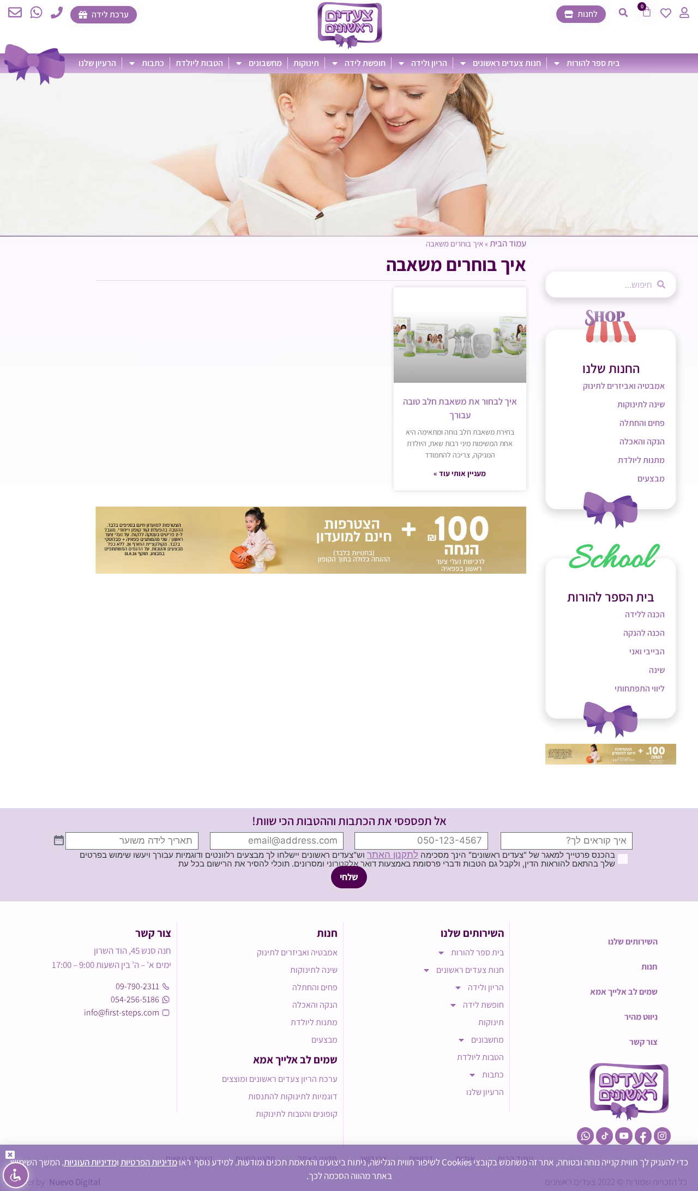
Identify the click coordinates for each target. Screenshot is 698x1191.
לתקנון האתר (392, 854)
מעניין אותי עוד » (460, 473)
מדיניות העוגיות (90, 1162)
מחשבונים (265, 63)
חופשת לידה (365, 63)
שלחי (349, 877)
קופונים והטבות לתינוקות (297, 1114)
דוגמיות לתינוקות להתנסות (293, 1096)
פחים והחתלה (642, 423)
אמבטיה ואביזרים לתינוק (624, 386)
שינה (657, 670)
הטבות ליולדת (199, 63)
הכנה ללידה (645, 614)
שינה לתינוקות (641, 404)
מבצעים (651, 478)
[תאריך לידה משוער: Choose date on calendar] (58, 841)
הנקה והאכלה (642, 441)
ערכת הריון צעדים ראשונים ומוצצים (280, 1079)
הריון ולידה (429, 63)
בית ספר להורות (593, 63)
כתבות (153, 63)
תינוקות (306, 63)
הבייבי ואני (647, 651)
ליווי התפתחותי (640, 688)
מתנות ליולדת (641, 460)
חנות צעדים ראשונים (507, 63)
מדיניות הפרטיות (149, 1162)
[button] (623, 12)
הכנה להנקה (644, 633)
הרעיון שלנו (97, 63)
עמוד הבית (508, 243)
